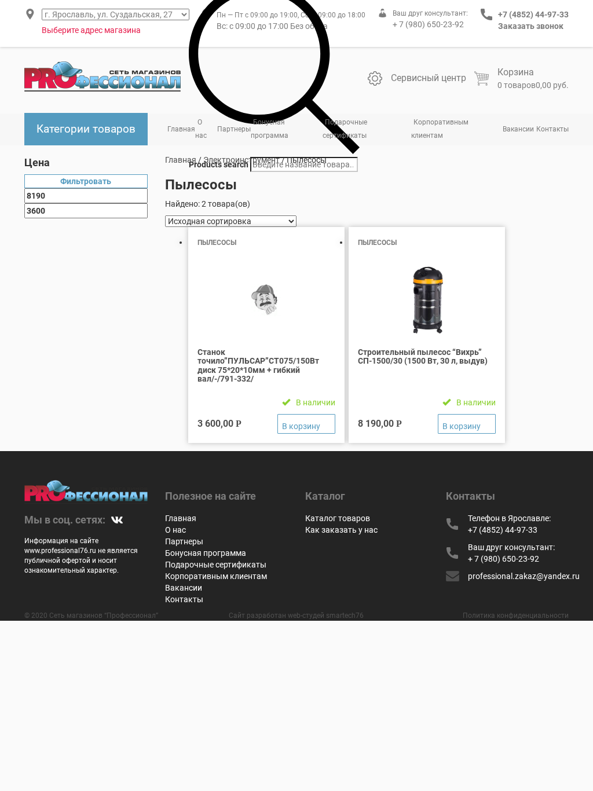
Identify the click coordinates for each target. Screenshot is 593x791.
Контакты (552, 129)
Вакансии (518, 129)
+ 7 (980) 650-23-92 (428, 24)
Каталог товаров (337, 518)
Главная (181, 129)
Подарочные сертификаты (345, 129)
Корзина (515, 72)
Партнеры (234, 129)
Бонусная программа (269, 129)
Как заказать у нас (341, 529)
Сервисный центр (428, 77)
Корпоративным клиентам (439, 129)
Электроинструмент (241, 159)
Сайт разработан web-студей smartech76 (296, 615)
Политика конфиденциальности (516, 615)
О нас (201, 129)
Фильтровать (85, 181)
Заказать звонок (530, 26)
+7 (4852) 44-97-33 (533, 14)
